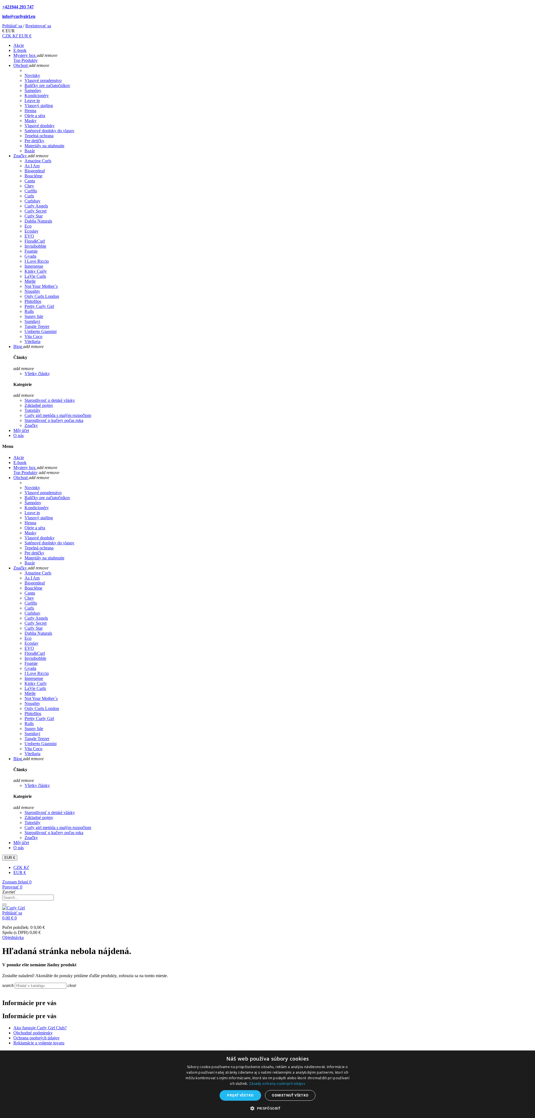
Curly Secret (36, 211)
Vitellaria (32, 341)
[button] (267, 1108)
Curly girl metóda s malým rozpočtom (58, 415)
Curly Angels (36, 206)
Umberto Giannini (41, 331)
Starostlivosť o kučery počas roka (54, 420)
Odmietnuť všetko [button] (290, 1095)
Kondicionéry (37, 95)
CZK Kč (10, 35)
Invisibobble (35, 246)
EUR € (25, 35)
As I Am (32, 165)
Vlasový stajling (39, 105)
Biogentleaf (35, 170)
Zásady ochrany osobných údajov (277, 1083)
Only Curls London (42, 296)
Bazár (30, 150)
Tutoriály (32, 410)
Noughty (32, 291)
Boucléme (33, 175)
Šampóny (33, 90)
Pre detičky (34, 140)
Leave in (32, 100)
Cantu (30, 180)
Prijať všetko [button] (240, 1095)
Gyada (30, 256)
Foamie (31, 251)
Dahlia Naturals (38, 221)
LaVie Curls (35, 276)
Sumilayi (32, 321)
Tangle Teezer (37, 326)
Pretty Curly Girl (39, 306)
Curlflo (31, 191)
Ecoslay (31, 231)
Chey (29, 185)
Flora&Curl (35, 241)
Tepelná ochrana (39, 135)
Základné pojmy (39, 405)
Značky (31, 425)
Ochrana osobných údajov (36, 1037)
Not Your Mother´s (41, 286)
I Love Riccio (37, 261)
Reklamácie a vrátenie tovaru (38, 1042)
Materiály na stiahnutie (44, 145)
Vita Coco (33, 336)
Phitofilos (33, 301)
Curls (29, 196)
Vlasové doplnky (40, 125)
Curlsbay (32, 201)
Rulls (29, 311)
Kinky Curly (36, 271)
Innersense (34, 266)
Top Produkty (25, 60)
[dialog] (267, 1084)
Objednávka (13, 937)
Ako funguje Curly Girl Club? (40, 1027)
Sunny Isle (34, 316)
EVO (29, 236)
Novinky (32, 75)
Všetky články (37, 373)
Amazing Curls (38, 160)
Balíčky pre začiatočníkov (47, 85)
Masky (31, 120)
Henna (30, 110)
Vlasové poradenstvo (43, 80)
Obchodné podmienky (33, 1032)
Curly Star (34, 216)
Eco (28, 226)
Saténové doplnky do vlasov (49, 130)
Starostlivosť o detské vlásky (50, 400)
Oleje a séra (35, 115)
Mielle (30, 281)
